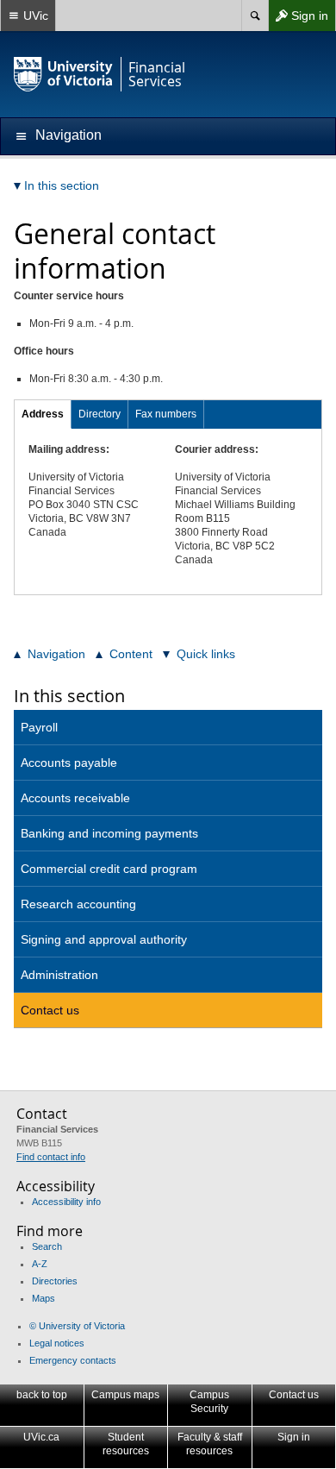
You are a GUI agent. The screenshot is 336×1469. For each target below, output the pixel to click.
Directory (99, 414)
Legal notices (56, 1343)
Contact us (50, 1010)
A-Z (39, 1264)
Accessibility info (66, 1201)
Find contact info (50, 1157)
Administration (59, 975)
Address (43, 414)
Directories (55, 1281)
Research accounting (78, 904)
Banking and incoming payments (109, 833)
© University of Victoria (77, 1326)
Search (47, 1246)
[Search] (254, 15)
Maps (43, 1298)
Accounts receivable (75, 798)
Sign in (298, 19)
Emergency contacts (72, 1360)
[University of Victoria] (64, 74)
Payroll (39, 727)
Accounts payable (69, 762)
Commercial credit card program (109, 869)
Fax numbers (165, 414)
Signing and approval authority (104, 939)
